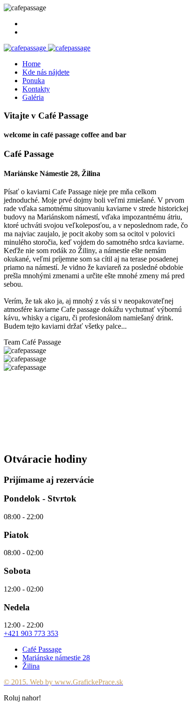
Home (31, 64)
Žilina (31, 666)
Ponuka (33, 81)
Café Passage (42, 649)
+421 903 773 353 (31, 633)
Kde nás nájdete (45, 72)
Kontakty (36, 89)
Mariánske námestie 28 (56, 658)
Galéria (33, 97)
